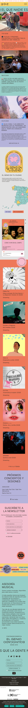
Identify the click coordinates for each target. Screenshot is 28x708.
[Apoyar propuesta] (22, 254)
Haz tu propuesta (18, 211)
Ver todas (8, 211)
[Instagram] (14, 657)
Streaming (6, 297)
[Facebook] (9, 657)
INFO (5, 628)
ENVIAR (10, 536)
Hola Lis (5, 358)
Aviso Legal (14, 680)
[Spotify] (19, 657)
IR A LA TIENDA (15, 466)
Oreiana (7, 423)
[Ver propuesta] (13, 234)
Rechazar (12, 706)
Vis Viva (5, 390)
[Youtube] (17, 657)
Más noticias (13, 143)
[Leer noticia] (14, 21)
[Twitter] (11, 657)
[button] (25, 223)
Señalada (6, 455)
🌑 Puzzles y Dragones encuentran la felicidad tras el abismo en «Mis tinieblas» (13, 38)
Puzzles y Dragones (9, 325)
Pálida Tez (6, 291)
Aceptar (6, 706)
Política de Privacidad (14, 682)
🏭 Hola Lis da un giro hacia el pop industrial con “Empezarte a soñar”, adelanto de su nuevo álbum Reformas (14, 81)
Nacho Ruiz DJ (6, 493)
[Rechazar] (26, 704)
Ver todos (15, 499)
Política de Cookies (14, 684)
